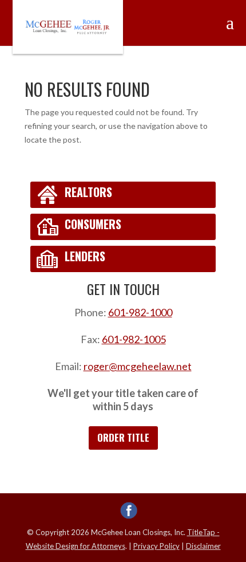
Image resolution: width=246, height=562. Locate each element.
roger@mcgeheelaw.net (138, 366)
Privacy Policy (156, 546)
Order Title (123, 437)
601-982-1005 (134, 339)
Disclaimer (203, 546)
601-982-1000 (140, 312)
